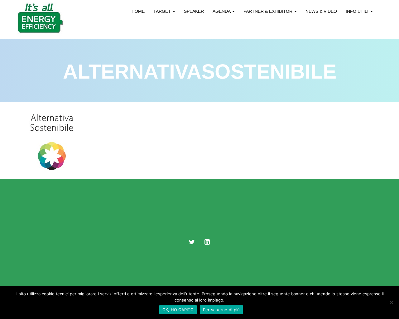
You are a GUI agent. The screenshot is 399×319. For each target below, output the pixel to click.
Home (138, 11)
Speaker (194, 11)
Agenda (222, 11)
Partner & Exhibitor (268, 11)
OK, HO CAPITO (178, 309)
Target (162, 11)
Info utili (358, 11)
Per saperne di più (221, 309)
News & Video (321, 11)
